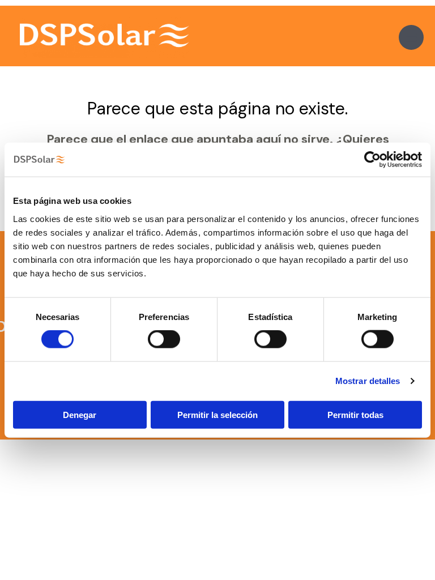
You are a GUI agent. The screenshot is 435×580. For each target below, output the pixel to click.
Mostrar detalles (367, 381)
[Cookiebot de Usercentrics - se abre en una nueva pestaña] (372, 159)
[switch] (164, 339)
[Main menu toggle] (411, 37)
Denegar (79, 414)
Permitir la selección (217, 414)
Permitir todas (355, 414)
